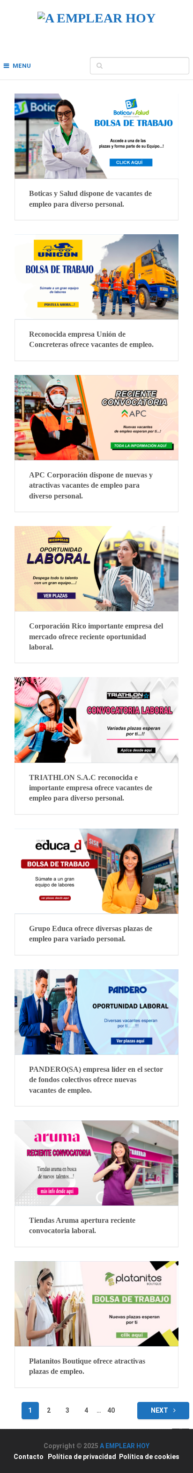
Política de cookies (149, 1456)
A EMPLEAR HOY (124, 1446)
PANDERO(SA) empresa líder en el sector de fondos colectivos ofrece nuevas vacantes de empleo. (96, 1079)
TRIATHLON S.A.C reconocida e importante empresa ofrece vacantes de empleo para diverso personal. (90, 787)
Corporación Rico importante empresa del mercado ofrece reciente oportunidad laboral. (96, 636)
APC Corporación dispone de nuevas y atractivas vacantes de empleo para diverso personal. (91, 485)
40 (111, 1410)
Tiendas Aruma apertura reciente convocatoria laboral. (82, 1225)
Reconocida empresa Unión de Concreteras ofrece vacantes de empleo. (91, 339)
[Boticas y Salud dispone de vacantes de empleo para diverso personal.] (96, 136)
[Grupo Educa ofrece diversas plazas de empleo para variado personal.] (96, 871)
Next (160, 1410)
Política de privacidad (82, 1456)
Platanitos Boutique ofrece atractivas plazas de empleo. (87, 1366)
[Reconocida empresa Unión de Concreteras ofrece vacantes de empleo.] (96, 276)
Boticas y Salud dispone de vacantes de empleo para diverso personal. (90, 198)
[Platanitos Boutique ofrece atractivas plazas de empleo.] (96, 1303)
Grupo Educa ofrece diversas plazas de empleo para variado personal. (90, 933)
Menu (22, 65)
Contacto (29, 1456)
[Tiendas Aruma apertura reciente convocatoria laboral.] (96, 1163)
